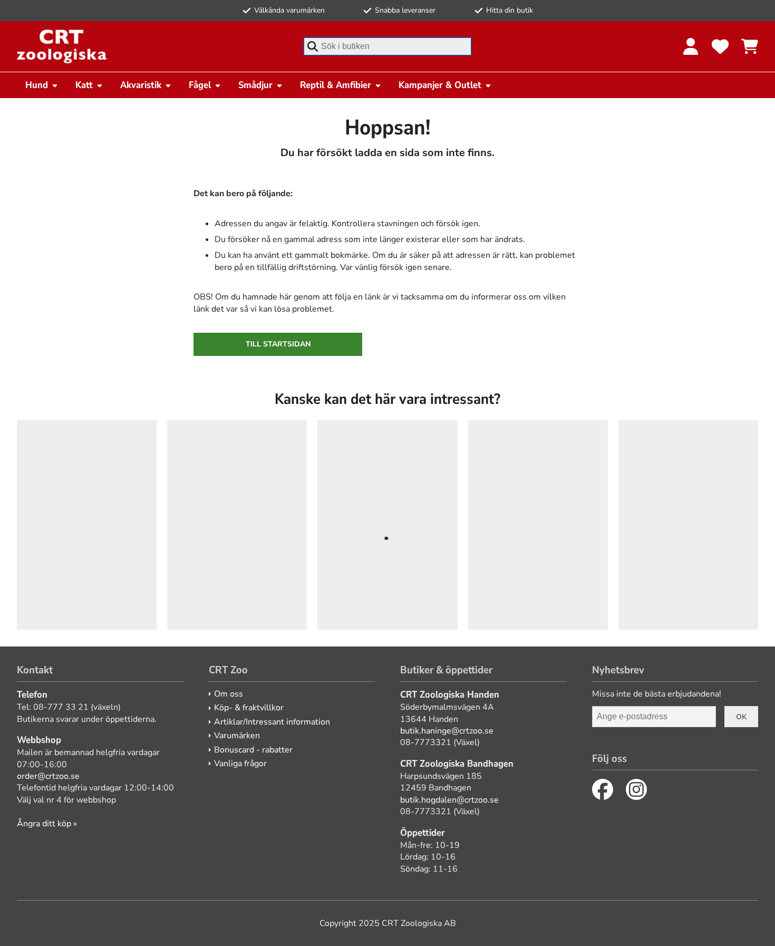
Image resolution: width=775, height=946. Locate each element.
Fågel (200, 85)
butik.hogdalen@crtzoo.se (449, 800)
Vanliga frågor (240, 763)
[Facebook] (602, 789)
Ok (741, 717)
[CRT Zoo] (61, 46)
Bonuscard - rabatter (253, 750)
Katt (84, 85)
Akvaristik (140, 85)
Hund (36, 85)
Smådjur (255, 85)
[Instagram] (636, 789)
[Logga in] (690, 46)
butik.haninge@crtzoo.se (446, 731)
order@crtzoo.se (48, 776)
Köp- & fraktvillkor (249, 707)
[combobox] (387, 46)
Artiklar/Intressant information (272, 722)
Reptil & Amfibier (335, 85)
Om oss (228, 694)
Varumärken (237, 735)
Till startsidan (278, 344)
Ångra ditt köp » (47, 823)
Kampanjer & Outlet (440, 85)
